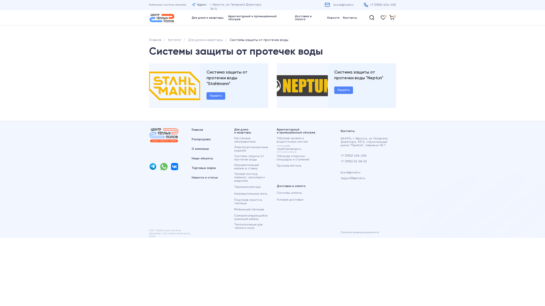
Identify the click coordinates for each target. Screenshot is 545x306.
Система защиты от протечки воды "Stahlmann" (227, 78)
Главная (155, 40)
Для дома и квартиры (205, 40)
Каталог (174, 40)
